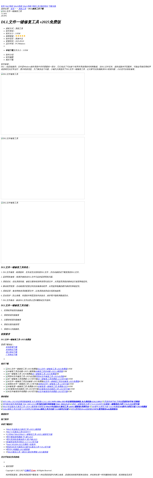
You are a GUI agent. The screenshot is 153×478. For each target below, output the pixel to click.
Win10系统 (18, 6)
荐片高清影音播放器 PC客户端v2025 (22, 439)
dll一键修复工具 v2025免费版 (44, 374)
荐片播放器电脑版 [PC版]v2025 (20, 437)
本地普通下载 (11, 347)
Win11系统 (27, 6)
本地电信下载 (11, 350)
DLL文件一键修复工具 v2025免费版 (52, 369)
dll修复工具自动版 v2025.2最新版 (49, 371)
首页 (3, 6)
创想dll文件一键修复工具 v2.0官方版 (53, 384)
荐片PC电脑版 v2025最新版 (18, 449)
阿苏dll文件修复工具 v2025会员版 (50, 376)
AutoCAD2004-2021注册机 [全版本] (21, 444)
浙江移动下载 (11, 352)
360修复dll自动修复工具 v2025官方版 (54, 389)
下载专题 (52, 6)
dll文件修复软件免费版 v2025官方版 (53, 391)
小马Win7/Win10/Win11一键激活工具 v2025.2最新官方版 (29, 434)
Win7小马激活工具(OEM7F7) (18, 432)
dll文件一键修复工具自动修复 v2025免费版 (61, 381)
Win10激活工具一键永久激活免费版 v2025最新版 (28, 452)
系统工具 (36, 6)
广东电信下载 (11, 355)
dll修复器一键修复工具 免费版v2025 (53, 386)
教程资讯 (44, 6)
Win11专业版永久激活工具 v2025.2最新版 (24, 429)
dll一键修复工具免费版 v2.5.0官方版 (53, 379)
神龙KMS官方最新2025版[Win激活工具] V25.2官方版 (28, 447)
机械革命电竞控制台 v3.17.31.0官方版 (22, 442)
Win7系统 (9, 6)
